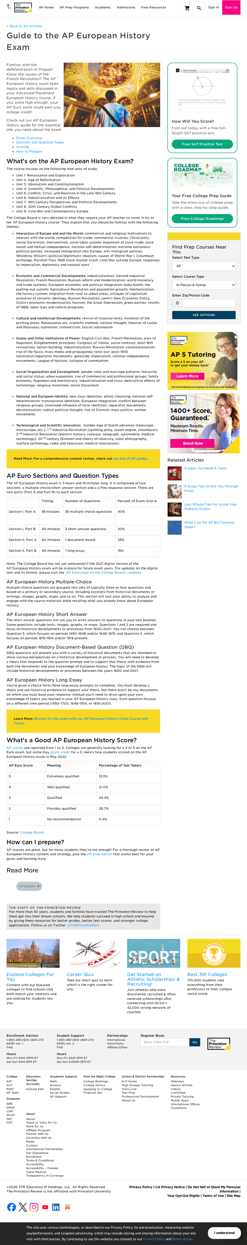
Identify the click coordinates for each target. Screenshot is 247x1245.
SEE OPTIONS (204, 315)
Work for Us (34, 1126)
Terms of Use (182, 1239)
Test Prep (128, 1092)
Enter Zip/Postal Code (190, 295)
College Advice (94, 1085)
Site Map (233, 1196)
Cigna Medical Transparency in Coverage (45, 1174)
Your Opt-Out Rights (183, 1196)
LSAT (10, 1111)
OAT (10, 1122)
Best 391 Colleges (207, 974)
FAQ (10, 1047)
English (55, 1089)
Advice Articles (181, 1085)
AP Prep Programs (74, 7)
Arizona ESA (35, 1089)
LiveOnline (178, 1092)
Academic (103, 7)
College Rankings (95, 1081)
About (30, 1119)
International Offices (185, 1104)
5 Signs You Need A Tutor (205, 468)
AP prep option (100, 854)
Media (30, 1141)
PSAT (10, 1089)
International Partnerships (44, 1149)
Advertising (115, 1043)
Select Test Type (185, 257)
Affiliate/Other (117, 1047)
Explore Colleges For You (30, 977)
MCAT (11, 1115)
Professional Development (140, 1096)
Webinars (177, 1081)
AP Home (46, 7)
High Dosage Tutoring (137, 1085)
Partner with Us (37, 1134)
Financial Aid (92, 1092)
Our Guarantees (37, 1153)
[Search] (199, 8)
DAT (9, 1119)
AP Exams (28, 886)
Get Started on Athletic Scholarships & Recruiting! (153, 979)
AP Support (58, 1096)
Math (53, 1081)
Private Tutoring (182, 1096)
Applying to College (97, 1089)
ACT (10, 1085)
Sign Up (231, 7)
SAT (9, 1081)
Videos (176, 1089)
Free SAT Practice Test (202, 144)
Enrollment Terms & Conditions (40, 1158)
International (116, 1040)
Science (55, 1085)
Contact (32, 1145)
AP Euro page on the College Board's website (104, 572)
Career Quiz (80, 974)
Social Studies (60, 1092)
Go (194, 1042)
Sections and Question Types (40, 142)
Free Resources (153, 7)
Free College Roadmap (202, 219)
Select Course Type (188, 276)
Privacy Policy (154, 1239)
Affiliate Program (38, 1130)
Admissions (126, 7)
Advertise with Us (38, 1137)
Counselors (179, 1108)
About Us (128, 1100)
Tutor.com (129, 1089)
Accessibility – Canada (42, 1168)
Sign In (213, 7)
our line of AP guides (130, 458)
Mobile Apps (180, 1100)
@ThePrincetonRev (82, 925)
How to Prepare (29, 151)
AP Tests (13, 1092)
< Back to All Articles (24, 26)
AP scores (15, 748)
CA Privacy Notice (170, 1187)
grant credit (60, 752)
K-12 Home (129, 1081)
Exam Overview (29, 138)
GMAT (11, 1107)
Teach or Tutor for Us (41, 1122)
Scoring (22, 147)
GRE (10, 1103)
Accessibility (35, 1164)
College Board (32, 832)
